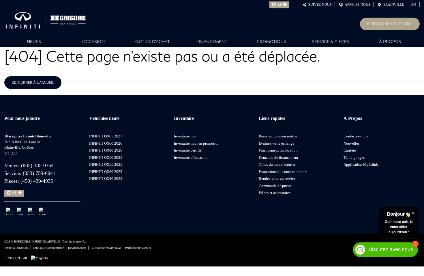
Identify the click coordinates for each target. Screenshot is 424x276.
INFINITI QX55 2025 (105, 164)
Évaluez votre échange (276, 143)
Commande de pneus (275, 186)
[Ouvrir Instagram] (31, 211)
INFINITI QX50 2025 (105, 157)
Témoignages (354, 157)
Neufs (34, 41)
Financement (211, 41)
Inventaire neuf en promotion (196, 143)
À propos (390, 41)
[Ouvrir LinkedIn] (42, 211)
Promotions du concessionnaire (283, 171)
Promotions (271, 41)
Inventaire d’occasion (191, 157)
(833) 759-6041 (39, 173)
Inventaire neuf (186, 136)
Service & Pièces (330, 41)
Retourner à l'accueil (33, 83)
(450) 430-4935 (36, 181)
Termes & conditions (16, 247)
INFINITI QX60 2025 (105, 171)
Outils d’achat (152, 41)
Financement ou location (278, 150)
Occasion (93, 41)
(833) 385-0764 (37, 165)
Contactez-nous (356, 136)
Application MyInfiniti (362, 164)
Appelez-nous (356, 5)
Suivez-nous (319, 5)
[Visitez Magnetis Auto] (41, 258)
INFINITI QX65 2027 (105, 136)
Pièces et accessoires (274, 193)
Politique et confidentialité (48, 247)
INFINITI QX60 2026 (105, 143)
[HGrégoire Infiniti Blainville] (47, 19)
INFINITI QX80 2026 (105, 150)
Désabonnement (77, 247)
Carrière (350, 150)
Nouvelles (351, 143)
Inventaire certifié (188, 150)
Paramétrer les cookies (138, 247)
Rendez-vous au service (389, 24)
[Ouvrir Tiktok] (20, 211)
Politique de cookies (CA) (106, 247)
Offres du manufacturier (277, 164)
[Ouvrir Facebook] (9, 211)
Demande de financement (278, 157)
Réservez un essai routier (278, 136)
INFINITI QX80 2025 (105, 178)
